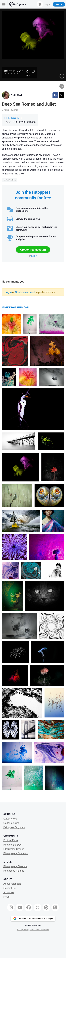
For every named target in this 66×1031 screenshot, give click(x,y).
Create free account (33, 249)
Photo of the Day (12, 844)
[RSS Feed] (55, 907)
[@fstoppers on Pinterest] (46, 907)
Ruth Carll (16, 95)
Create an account (25, 292)
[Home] (17, 4)
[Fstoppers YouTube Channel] (19, 907)
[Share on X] (61, 95)
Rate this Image (13, 71)
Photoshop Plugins (13, 870)
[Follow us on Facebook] (28, 907)
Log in (34, 255)
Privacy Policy (23, 929)
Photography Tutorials (15, 866)
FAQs (6, 896)
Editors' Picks (10, 840)
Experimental (10, 180)
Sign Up (59, 4)
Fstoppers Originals (14, 827)
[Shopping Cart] (40, 4)
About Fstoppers (12, 883)
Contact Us (9, 888)
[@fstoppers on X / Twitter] (37, 907)
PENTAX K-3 (12, 118)
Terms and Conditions (39, 929)
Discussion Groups (13, 849)
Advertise (8, 892)
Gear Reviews (11, 823)
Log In (47, 4)
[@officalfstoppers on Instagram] (11, 907)
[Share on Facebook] (55, 95)
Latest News (10, 818)
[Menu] (4, 4)
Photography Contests (15, 853)
